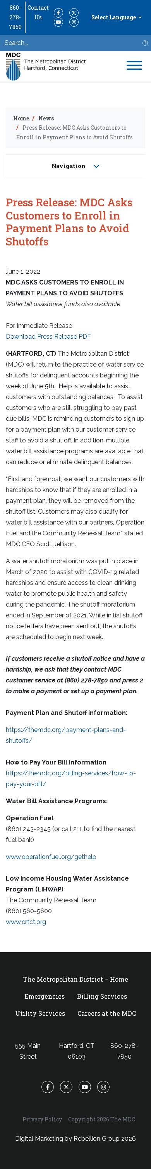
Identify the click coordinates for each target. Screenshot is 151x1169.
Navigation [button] (69, 166)
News (46, 118)
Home (21, 118)
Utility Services (40, 1013)
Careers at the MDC (106, 1013)
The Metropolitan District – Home (75, 979)
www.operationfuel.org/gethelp (51, 856)
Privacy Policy (42, 1119)
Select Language (114, 17)
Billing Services (102, 996)
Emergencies (44, 996)
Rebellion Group (97, 1138)
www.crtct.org (26, 922)
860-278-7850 (15, 17)
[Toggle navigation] (134, 67)
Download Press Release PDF (48, 336)
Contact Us (38, 12)
